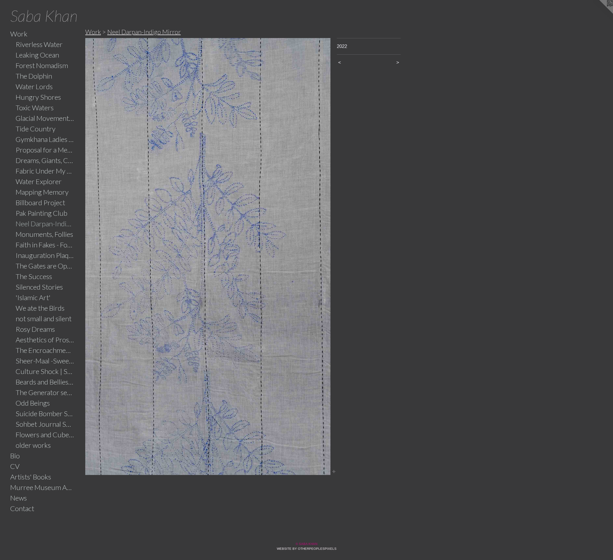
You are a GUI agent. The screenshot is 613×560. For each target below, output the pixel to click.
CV (14, 466)
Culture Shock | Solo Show (45, 371)
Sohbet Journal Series (45, 424)
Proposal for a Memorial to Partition (45, 149)
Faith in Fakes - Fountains (45, 244)
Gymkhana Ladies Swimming (45, 139)
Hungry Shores (38, 97)
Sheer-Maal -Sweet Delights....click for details (45, 360)
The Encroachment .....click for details (45, 350)
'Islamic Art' (33, 297)
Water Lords (34, 86)
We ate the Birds (40, 308)
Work (18, 33)
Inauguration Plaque (45, 255)
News (18, 498)
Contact (22, 508)
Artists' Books (30, 476)
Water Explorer (39, 181)
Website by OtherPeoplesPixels (307, 548)
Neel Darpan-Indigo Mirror (45, 223)
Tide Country (36, 128)
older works (33, 445)
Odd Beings (33, 403)
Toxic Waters (35, 107)
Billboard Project (40, 202)
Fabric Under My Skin (45, 171)
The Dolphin (34, 76)
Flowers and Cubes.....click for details (45, 434)
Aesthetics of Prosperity (45, 339)
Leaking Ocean (37, 55)
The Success (34, 276)
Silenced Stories (39, 287)
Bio (15, 455)
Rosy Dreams (35, 329)
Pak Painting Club (41, 213)
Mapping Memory (42, 192)
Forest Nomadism (42, 65)
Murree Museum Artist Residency (42, 487)
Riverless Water (39, 44)
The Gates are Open (45, 265)
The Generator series (45, 392)
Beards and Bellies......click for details (45, 381)
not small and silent (44, 318)
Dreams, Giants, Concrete (45, 160)
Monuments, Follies (44, 234)
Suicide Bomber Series (45, 413)
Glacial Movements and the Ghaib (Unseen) (45, 118)
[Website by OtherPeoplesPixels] (600, 13)
